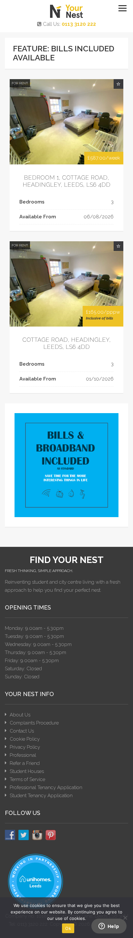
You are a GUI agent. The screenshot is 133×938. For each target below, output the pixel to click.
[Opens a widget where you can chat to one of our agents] (109, 927)
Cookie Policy (25, 739)
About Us (20, 715)
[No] (125, 917)
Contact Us (22, 731)
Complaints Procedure (34, 723)
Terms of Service (27, 779)
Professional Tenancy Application (46, 787)
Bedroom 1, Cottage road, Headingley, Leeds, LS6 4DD (66, 181)
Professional (23, 755)
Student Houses (27, 771)
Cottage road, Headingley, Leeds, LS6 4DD (66, 343)
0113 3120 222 (79, 24)
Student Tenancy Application (41, 795)
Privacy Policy (25, 747)
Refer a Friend (25, 763)
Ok (68, 928)
